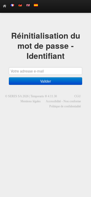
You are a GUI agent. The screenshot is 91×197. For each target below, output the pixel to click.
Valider (45, 81)
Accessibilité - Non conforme (63, 101)
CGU (77, 96)
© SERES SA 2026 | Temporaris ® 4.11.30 (31, 96)
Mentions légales (30, 101)
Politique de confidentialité (65, 106)
